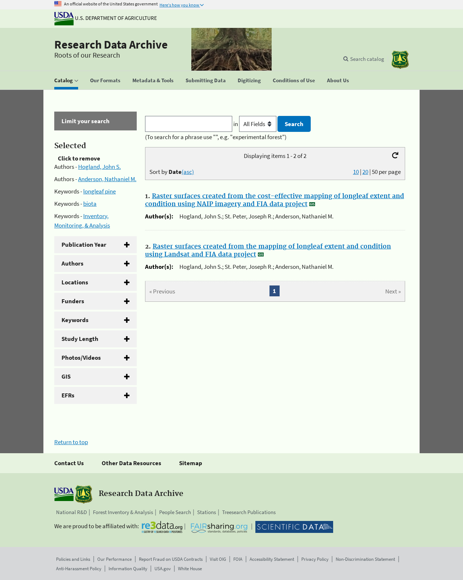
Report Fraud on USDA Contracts (171, 559)
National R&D (71, 512)
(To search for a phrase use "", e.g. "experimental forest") (215, 137)
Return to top (71, 442)
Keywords (75, 320)
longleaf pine (99, 191)
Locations (74, 282)
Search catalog (367, 59)
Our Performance (114, 559)
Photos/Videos (81, 358)
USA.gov (162, 569)
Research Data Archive (111, 44)
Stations (206, 512)
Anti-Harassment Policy (78, 569)
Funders (72, 301)
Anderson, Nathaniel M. (107, 179)
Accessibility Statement (272, 559)
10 (356, 172)
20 (365, 172)
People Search (175, 512)
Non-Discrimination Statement (365, 559)
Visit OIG (218, 559)
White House (190, 569)
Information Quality (128, 569)
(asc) (188, 172)
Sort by (171, 172)
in (236, 124)
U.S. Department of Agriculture (115, 17)
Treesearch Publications (249, 512)
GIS (66, 376)
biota (90, 204)
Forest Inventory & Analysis (123, 512)
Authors (72, 263)
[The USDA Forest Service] (400, 59)
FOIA (237, 559)
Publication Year (83, 245)
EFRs (68, 395)
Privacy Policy (314, 559)
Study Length (79, 339)
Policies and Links (73, 559)
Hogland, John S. (99, 167)
